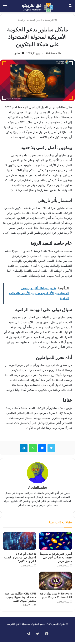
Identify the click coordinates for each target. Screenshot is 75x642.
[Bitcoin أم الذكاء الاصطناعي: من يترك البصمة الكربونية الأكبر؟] (19, 541)
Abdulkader (52, 53)
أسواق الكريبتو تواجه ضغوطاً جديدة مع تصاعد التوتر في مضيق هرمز (56, 557)
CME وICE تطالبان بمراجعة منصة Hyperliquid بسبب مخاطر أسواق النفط (20, 597)
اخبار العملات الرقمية (30, 19)
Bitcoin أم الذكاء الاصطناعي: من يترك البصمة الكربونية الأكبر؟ (20, 557)
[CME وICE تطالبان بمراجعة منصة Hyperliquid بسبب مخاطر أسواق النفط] (19, 581)
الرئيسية (49, 19)
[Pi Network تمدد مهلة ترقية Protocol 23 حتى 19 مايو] (55, 581)
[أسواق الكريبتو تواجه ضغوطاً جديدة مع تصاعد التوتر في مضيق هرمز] (55, 541)
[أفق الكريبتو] (37, 7)
